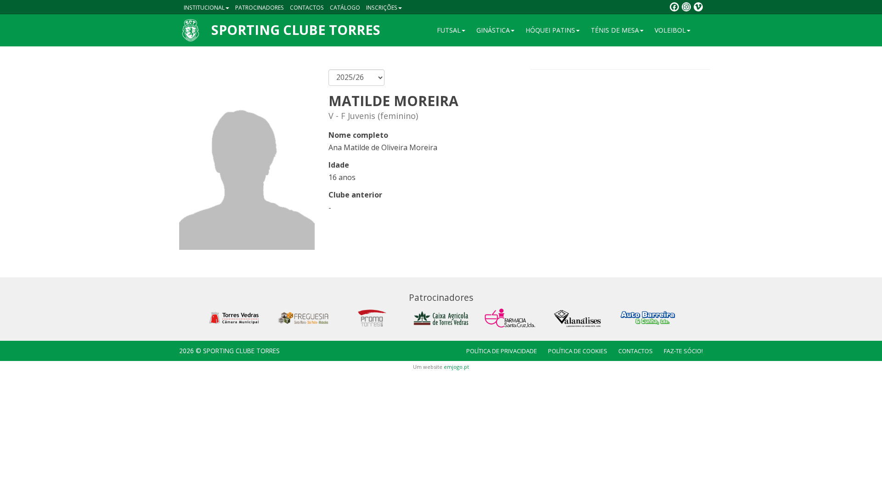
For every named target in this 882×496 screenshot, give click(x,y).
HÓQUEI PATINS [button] (550, 30)
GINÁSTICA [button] (493, 30)
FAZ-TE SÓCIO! (683, 351)
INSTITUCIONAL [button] (204, 7)
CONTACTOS (307, 7)
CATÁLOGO (345, 7)
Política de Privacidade (501, 351)
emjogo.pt (456, 366)
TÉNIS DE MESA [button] (615, 30)
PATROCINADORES (259, 7)
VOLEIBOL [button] (670, 30)
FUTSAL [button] (449, 30)
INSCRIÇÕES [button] (381, 7)
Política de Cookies (577, 351)
